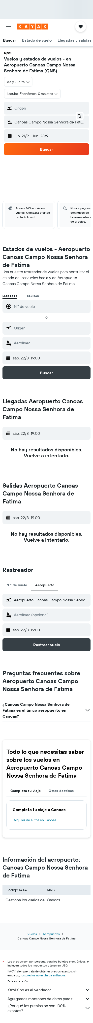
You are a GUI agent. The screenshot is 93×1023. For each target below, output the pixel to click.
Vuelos (32, 934)
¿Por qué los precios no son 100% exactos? (36, 1008)
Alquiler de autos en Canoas (35, 820)
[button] (8, 26)
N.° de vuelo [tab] (16, 585)
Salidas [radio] (33, 296)
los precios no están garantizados (43, 975)
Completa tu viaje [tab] (25, 791)
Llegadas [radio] (9, 296)
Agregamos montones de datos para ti (40, 998)
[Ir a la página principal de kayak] (32, 26)
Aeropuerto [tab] (45, 585)
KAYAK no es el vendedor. (29, 989)
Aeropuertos (51, 934)
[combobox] (51, 327)
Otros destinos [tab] (61, 791)
